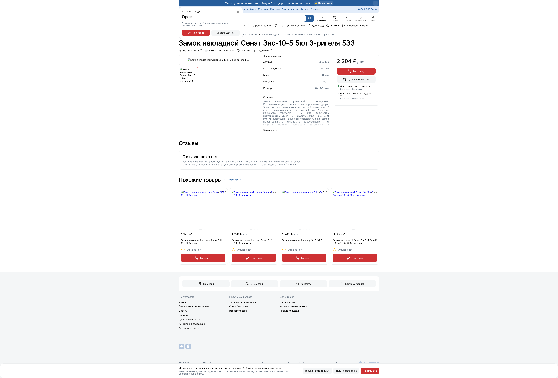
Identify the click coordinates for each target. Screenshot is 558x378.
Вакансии (315, 9)
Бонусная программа (273, 363)
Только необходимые (317, 370)
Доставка (243, 9)
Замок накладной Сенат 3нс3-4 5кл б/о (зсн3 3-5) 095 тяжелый (355, 241)
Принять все (370, 370)
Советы (183, 310)
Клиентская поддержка (192, 323)
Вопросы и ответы (189, 328)
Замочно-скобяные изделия (243, 34)
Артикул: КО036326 (189, 50)
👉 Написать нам (323, 3)
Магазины (263, 9)
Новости (183, 315)
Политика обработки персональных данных (309, 363)
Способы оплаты (239, 306)
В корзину (359, 71)
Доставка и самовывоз (242, 302)
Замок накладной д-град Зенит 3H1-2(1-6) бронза (202, 241)
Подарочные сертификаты (295, 9)
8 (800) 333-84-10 (367, 9)
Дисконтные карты (189, 319)
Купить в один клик (359, 79)
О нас (253, 9)
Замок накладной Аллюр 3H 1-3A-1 (302, 240)
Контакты (275, 9)
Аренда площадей (290, 310)
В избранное (230, 50)
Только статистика (346, 370)
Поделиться (264, 50)
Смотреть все (231, 180)
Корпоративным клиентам (294, 306)
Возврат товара (238, 310)
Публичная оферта (345, 363)
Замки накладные (270, 34)
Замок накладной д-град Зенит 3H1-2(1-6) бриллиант (252, 241)
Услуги (182, 302)
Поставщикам (287, 302)
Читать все (268, 130)
